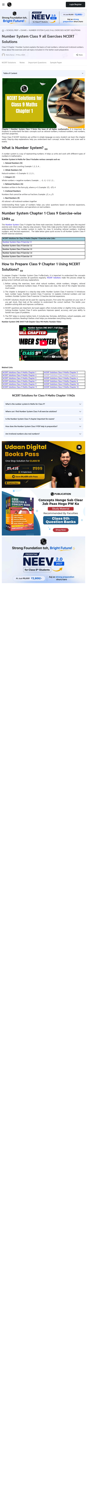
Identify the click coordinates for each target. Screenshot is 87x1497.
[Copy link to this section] (46, 149)
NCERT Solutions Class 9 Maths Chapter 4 (61, 375)
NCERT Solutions (54, 278)
